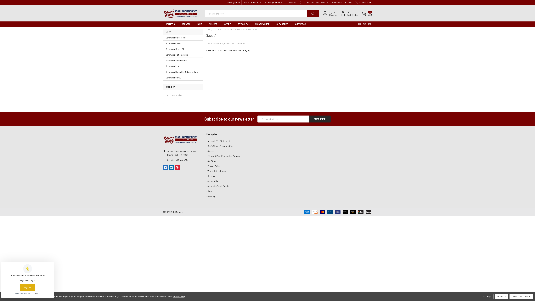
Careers (211, 151)
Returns (211, 176)
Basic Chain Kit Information (220, 146)
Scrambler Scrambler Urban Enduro (182, 72)
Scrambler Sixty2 (173, 77)
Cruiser (213, 24)
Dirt (199, 24)
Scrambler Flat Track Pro (177, 54)
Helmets (170, 24)
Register (333, 15)
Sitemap (211, 196)
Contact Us (291, 2)
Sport (227, 24)
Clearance (282, 24)
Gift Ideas (300, 24)
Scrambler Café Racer (175, 37)
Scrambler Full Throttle (176, 60)
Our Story (211, 161)
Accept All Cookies (521, 296)
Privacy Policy (234, 2)
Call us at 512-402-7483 (178, 159)
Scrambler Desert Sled (176, 49)
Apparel (186, 24)
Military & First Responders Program (224, 156)
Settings (486, 296)
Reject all (501, 296)
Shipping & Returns (273, 2)
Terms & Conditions (252, 2)
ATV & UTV (243, 24)
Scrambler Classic (174, 43)
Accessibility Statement (218, 141)
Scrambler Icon (172, 66)
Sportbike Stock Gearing (218, 186)
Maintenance (262, 24)
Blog (209, 191)
